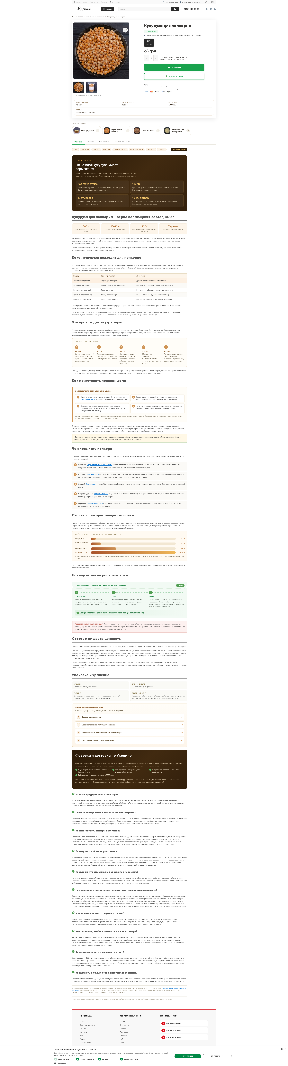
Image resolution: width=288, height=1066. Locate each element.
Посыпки (106, 149)
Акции (119, 2)
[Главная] (72, 17)
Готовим (96, 149)
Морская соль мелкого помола (99, 465)
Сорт (75, 149)
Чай (121, 1039)
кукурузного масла (88, 399)
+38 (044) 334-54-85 (174, 1023)
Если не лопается (136, 149)
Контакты (104, 2)
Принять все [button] (188, 1056)
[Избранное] (211, 9)
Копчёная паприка (101, 494)
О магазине (94, 2)
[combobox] (282, 1049)
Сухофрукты (124, 1025)
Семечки (123, 1035)
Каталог (109, 9)
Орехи (122, 1021)
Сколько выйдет (120, 149)
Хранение (150, 149)
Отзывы (90, 142)
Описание (78, 142)
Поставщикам (85, 1042)
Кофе (122, 1042)
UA (206, 2)
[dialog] (144, 1056)
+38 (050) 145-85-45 (174, 1037)
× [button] (285, 1049)
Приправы (124, 1032)
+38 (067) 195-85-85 (174, 1030)
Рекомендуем (104, 142)
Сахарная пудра (92, 474)
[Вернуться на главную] (86, 8)
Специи (123, 1028)
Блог (112, 2)
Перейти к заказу (179, 149)
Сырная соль (91, 484)
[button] (186, 57)
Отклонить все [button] (217, 1056)
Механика (85, 149)
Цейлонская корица (95, 503)
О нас (82, 1021)
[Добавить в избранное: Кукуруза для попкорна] (125, 30)
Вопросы (162, 149)
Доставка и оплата (80, 2)
